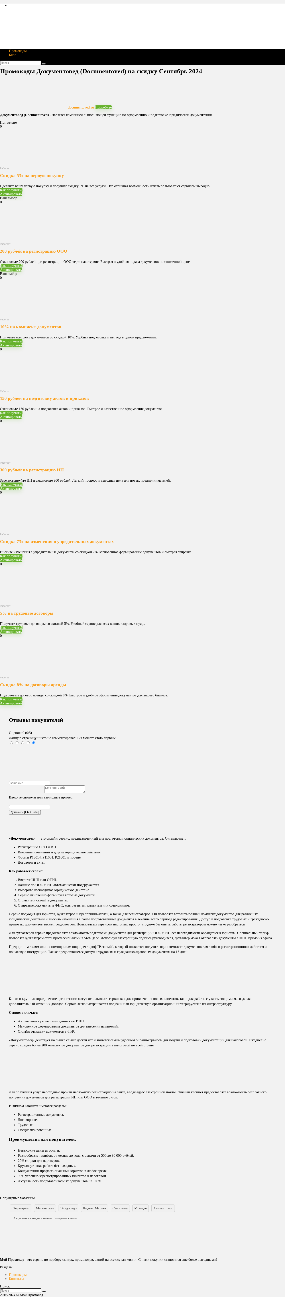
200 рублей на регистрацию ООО (33, 251)
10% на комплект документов (30, 326)
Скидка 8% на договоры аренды (33, 684)
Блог (12, 55)
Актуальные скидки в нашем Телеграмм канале (45, 1218)
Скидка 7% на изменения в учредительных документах (57, 541)
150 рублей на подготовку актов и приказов (44, 398)
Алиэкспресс (163, 1208)
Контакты (16, 1279)
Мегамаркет (45, 1208)
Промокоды (18, 51)
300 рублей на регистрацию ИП (32, 469)
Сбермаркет (21, 1208)
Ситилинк (120, 1208)
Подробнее (103, 107)
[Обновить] (42, 816)
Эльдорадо (68, 1208)
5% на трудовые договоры (26, 613)
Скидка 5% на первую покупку (32, 175)
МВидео (140, 1208)
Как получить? (11, 190)
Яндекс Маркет (94, 1208)
